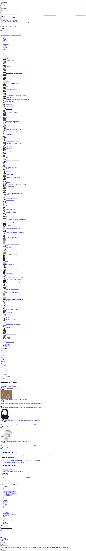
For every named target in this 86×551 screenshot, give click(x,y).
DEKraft (2, 355)
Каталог (4, 38)
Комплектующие (6, 81)
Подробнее (65, 547)
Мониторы (5, 76)
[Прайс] (3, 389)
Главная (4, 37)
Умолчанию (11, 388)
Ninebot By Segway (5, 370)
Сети (4, 229)
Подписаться (15, 484)
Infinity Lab (3, 361)
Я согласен (3, 549)
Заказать (2, 19)
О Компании (5, 44)
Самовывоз (5, 41)
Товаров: (2, 387)
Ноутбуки (5, 67)
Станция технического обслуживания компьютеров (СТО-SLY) (16, 477)
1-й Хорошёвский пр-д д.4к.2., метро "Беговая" (11, 35)
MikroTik (2, 350)
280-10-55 (4, 28)
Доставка (5, 40)
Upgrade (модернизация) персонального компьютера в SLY (15, 476)
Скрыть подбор (4, 386)
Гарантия (5, 42)
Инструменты (6, 313)
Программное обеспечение (9, 163)
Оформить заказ (4, 545)
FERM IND (3, 357)
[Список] (2, 389)
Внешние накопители (7, 168)
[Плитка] (1, 389)
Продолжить (3, 544)
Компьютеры (6, 58)
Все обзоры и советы (5, 474)
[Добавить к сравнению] (2, 406)
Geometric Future (4, 359)
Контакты (5, 45)
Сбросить (14, 386)
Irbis (1, 363)
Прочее (4, 325)
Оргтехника (5, 183)
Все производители (5, 372)
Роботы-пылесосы (7, 338)
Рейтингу (19, 388)
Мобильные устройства (8, 274)
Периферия (5, 123)
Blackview (3, 352)
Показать (9, 386)
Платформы (5, 245)
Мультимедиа (6, 194)
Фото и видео (6, 300)
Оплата (4, 39)
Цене (15, 388)
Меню (4, 49)
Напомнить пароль (5, 531)
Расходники (5, 248)
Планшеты (5, 296)
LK (1, 367)
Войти (2, 530)
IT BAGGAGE (4, 365)
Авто (4, 320)
